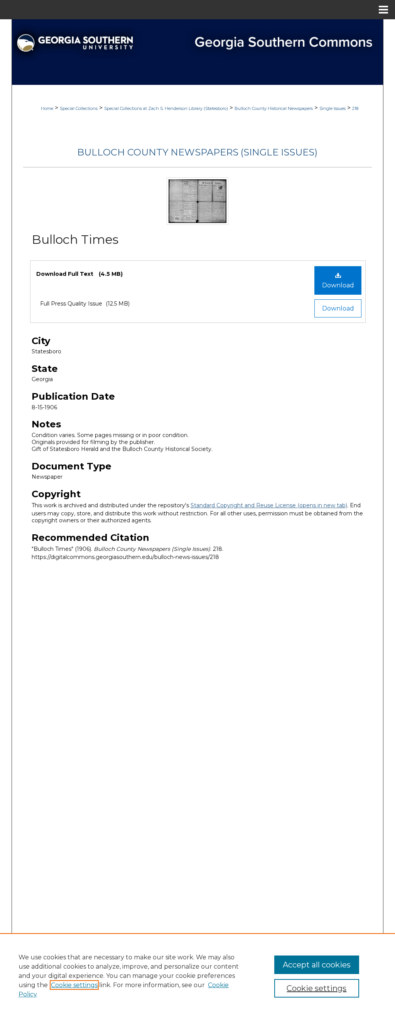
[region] (197, 975)
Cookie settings (74, 985)
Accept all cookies (317, 964)
